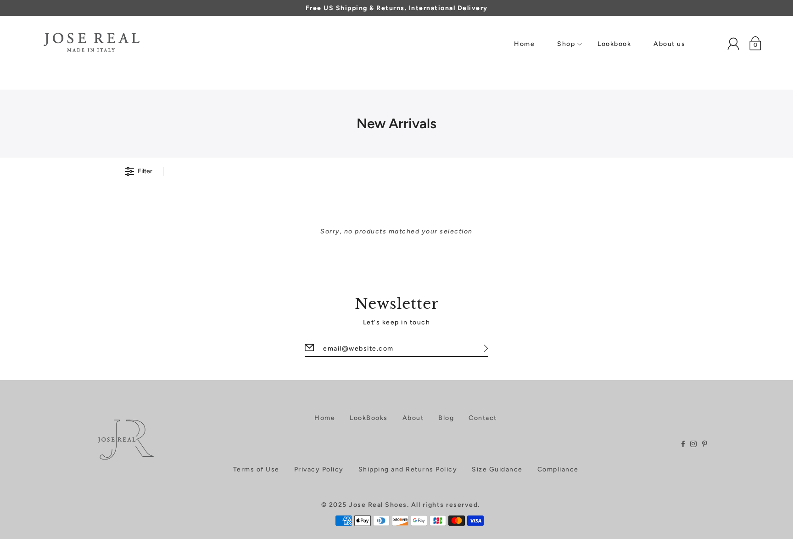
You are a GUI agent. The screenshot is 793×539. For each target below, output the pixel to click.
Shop (566, 44)
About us (669, 44)
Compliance (558, 469)
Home (524, 44)
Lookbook (614, 44)
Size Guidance (497, 469)
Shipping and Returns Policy (408, 469)
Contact (483, 418)
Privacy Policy (319, 469)
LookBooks (369, 418)
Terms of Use (256, 469)
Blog (446, 418)
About (413, 418)
